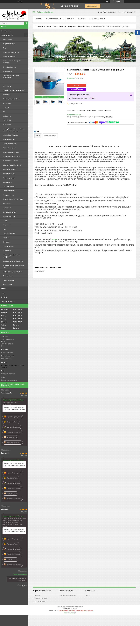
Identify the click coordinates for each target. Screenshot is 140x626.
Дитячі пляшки (8, 276)
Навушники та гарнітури (11, 99)
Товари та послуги (53, 19)
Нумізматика (7, 284)
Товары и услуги (7, 35)
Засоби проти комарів (10, 161)
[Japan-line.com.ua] (14, 14)
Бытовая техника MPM (68, 595)
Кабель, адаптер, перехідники (13, 90)
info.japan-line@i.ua (8, 374)
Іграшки (5, 82)
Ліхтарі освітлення (9, 67)
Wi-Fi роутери (7, 39)
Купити (76, 85)
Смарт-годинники (9, 233)
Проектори (6, 242)
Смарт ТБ (6, 238)
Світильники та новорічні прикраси (12, 62)
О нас (3, 293)
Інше (4, 229)
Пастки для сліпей (9, 169)
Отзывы (4, 297)
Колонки (6, 107)
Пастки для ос (7, 182)
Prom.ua (80, 607)
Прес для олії (7, 203)
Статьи (3, 289)
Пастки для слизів (9, 174)
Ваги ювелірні (7, 86)
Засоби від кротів (9, 178)
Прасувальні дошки (9, 212)
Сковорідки (7, 208)
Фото (88, 595)
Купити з (73, 89)
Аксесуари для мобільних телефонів (11, 256)
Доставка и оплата (8, 301)
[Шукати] (26, 23)
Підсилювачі (7, 103)
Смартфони (7, 120)
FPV (4, 112)
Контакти (81, 19)
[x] (38, 132)
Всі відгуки (21, 585)
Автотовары (7, 250)
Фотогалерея (6, 31)
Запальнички (7, 71)
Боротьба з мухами (9, 148)
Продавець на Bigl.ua (70, 609)
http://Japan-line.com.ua (9, 380)
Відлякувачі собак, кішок (11, 156)
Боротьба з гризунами (10, 135)
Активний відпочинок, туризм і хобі (13, 266)
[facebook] (35, 132)
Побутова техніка (9, 44)
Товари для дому (8, 191)
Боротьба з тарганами (11, 152)
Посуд (5, 48)
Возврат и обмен (40, 601)
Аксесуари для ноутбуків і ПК (13, 261)
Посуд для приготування (67, 26)
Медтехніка (7, 225)
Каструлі (81, 26)
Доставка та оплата (97, 19)
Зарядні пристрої (9, 216)
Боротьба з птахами (10, 144)
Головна (38, 19)
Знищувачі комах (9, 195)
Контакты (37, 595)
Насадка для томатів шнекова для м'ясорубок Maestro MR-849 (14, 408)
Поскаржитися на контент (67, 611)
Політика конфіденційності (84, 611)
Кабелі (5, 221)
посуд (54, 239)
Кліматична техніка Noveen (12, 165)
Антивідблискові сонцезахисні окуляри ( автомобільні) (13, 130)
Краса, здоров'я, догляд (11, 52)
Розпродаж (7, 125)
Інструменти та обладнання (12, 272)
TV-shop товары (8, 246)
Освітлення (7, 116)
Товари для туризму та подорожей (11, 76)
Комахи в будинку (9, 186)
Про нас (70, 19)
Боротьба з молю (9, 139)
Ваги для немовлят (9, 56)
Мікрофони (6, 95)
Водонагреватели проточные (13, 199)
